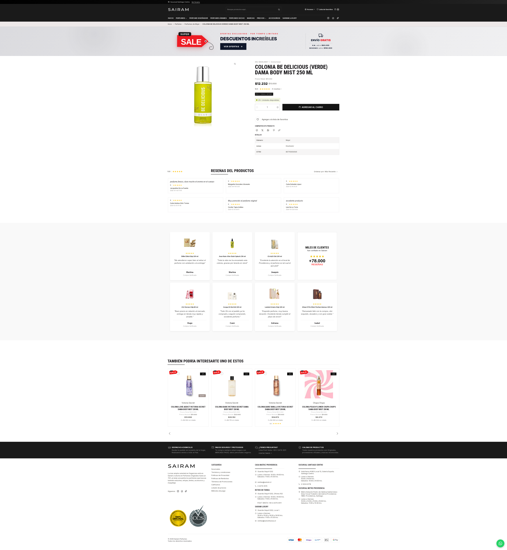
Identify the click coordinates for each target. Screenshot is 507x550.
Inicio (170, 18)
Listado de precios (218, 488)
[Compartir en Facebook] (257, 130)
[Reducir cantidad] (257, 107)
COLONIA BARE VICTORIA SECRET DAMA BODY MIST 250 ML (231, 408)
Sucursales (215, 469)
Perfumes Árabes (218, 18)
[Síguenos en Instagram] (328, 18)
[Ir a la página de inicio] (178, 9)
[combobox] (253, 9)
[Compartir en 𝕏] (262, 130)
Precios (260, 18)
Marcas (251, 18)
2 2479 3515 (262, 486)
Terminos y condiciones (220, 472)
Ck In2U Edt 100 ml (275, 256)
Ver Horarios (199, 2)
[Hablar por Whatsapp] (500, 543)
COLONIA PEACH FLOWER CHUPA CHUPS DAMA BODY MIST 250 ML (319, 408)
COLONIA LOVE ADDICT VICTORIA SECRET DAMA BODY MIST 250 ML (188, 408)
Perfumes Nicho (237, 18)
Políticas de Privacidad (220, 475)
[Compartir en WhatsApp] (268, 130)
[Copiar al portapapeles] (279, 130)
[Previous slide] (170, 433)
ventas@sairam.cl (264, 482)
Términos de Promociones (221, 482)
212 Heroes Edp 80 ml (190, 307)
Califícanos (215, 485)
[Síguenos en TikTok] (338, 18)
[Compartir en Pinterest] (274, 130)
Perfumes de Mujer (192, 24)
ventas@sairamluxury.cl (266, 521)
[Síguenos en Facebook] (333, 18)
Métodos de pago (218, 491)
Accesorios (274, 18)
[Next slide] (337, 433)
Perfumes (180, 18)
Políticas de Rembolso (220, 478)
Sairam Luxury (290, 18)
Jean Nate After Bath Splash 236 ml (232, 256)
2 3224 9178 (306, 484)
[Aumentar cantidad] (278, 107)
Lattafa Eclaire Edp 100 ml (275, 307)
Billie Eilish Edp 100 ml (189, 256)
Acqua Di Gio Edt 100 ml (232, 307)
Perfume (178, 24)
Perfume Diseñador (198, 18)
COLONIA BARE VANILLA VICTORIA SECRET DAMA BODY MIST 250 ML (275, 408)
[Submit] (279, 9)
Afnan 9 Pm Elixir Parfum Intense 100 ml (317, 307)
